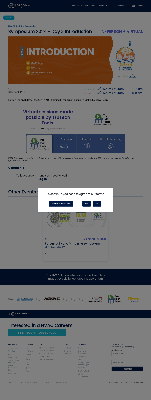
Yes (86, 204)
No (97, 204)
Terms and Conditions (61, 204)
